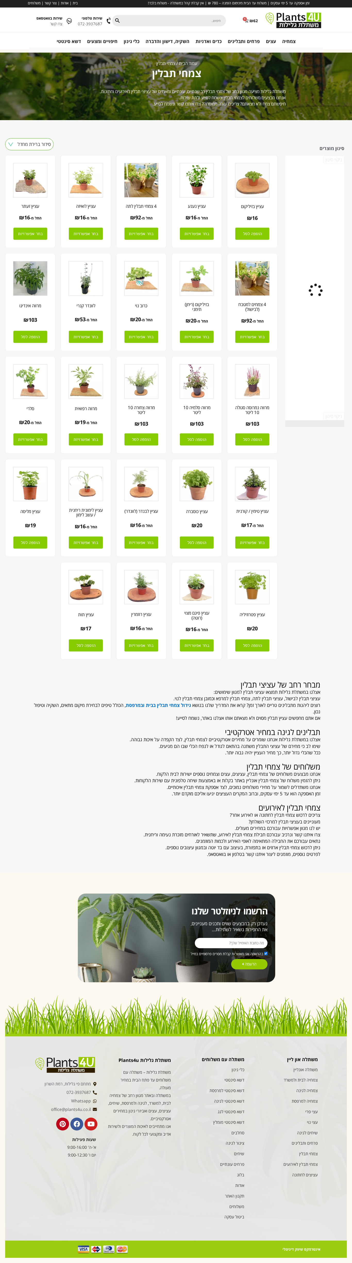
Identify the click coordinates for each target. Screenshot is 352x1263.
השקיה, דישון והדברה (167, 41)
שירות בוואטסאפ (49, 18)
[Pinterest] (62, 1124)
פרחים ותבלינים (244, 41)
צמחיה (289, 41)
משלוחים (34, 3)
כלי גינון (131, 41)
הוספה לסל (252, 234)
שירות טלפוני (92, 18)
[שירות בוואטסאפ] (69, 21)
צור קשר (51, 3)
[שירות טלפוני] (109, 21)
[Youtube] (91, 1124)
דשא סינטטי (69, 41)
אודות (65, 3)
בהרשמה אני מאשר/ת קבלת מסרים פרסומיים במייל (227, 953)
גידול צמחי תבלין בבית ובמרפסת (158, 705)
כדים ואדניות (209, 41)
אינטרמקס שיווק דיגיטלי (301, 1249)
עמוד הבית (188, 63)
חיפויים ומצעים (102, 41)
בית (75, 3)
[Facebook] (76, 1124)
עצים (271, 41)
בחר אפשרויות (197, 234)
